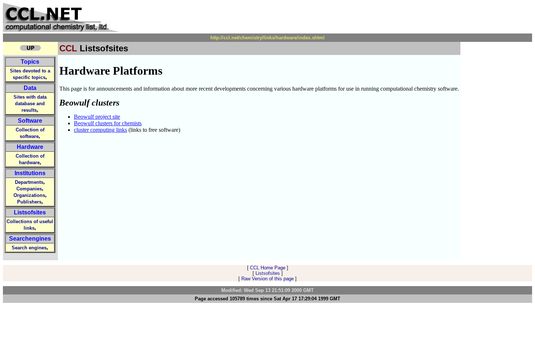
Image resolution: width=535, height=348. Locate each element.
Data (30, 88)
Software (30, 121)
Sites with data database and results (30, 103)
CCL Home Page (267, 267)
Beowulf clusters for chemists (108, 123)
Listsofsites (30, 212)
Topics (30, 62)
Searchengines (30, 239)
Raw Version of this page (267, 278)
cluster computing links (100, 130)
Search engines (29, 247)
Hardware (30, 147)
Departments (29, 182)
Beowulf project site (97, 117)
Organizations (29, 195)
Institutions (30, 173)
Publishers (29, 202)
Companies (29, 188)
